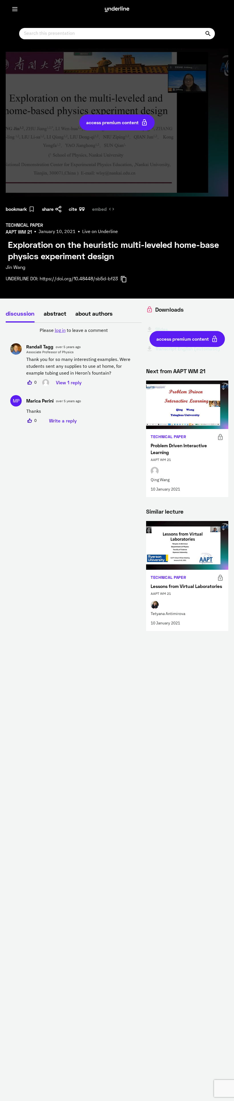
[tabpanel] (74, 376)
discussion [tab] (20, 313)
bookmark (16, 209)
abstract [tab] (55, 313)
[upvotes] (29, 382)
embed (99, 209)
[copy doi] (127, 279)
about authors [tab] (94, 313)
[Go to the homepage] (117, 9)
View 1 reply (69, 382)
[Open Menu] (15, 9)
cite (73, 209)
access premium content (112, 122)
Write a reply (63, 420)
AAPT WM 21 (189, 370)
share (48, 209)
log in (60, 330)
